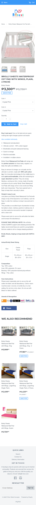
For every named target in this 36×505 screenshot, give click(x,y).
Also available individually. (9, 139)
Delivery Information (18, 459)
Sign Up (30, 488)
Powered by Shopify (27, 497)
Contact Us (18, 457)
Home (3, 24)
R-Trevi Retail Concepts (13, 497)
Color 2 (3, 107)
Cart (33, 2)
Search (18, 454)
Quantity (4, 115)
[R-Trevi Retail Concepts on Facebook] (15, 478)
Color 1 (3, 98)
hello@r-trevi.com (23, 474)
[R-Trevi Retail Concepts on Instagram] (20, 478)
